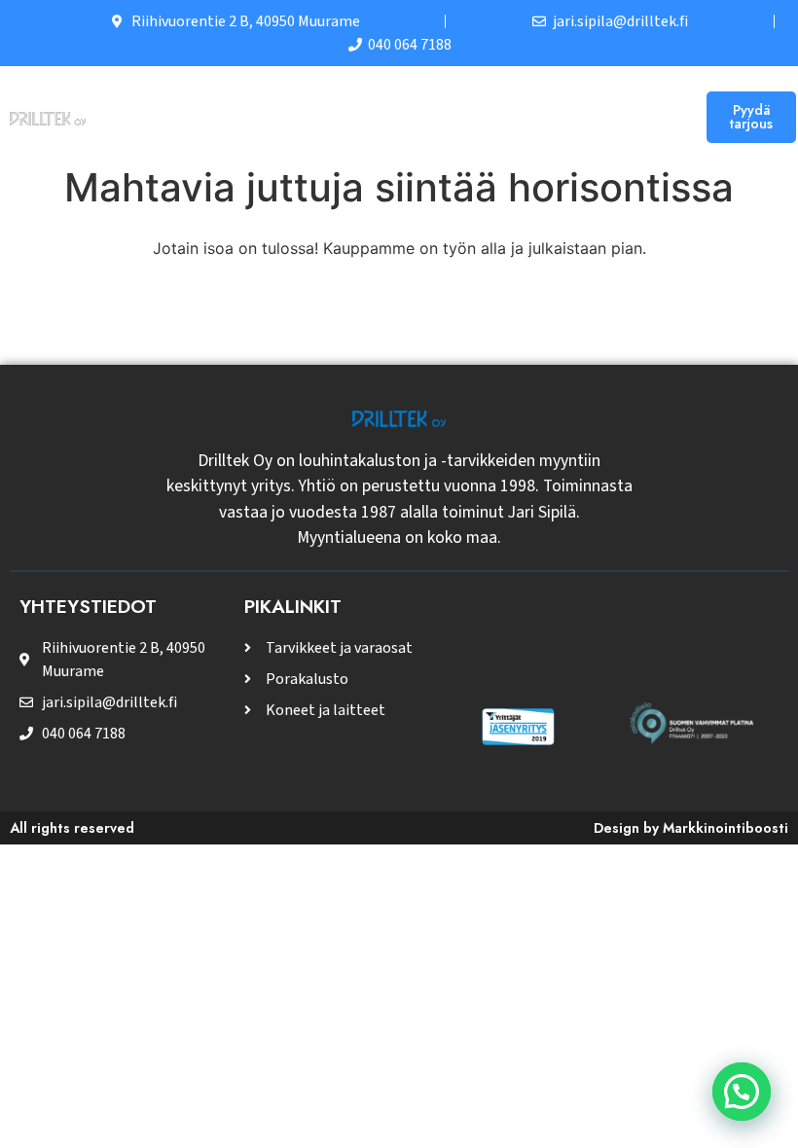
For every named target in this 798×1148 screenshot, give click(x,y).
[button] (671, 117)
